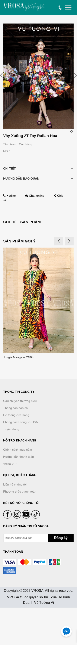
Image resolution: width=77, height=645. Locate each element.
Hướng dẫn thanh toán (18, 456)
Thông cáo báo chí (16, 408)
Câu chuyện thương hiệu (20, 401)
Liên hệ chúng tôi (14, 484)
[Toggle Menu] (68, 7)
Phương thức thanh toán (19, 491)
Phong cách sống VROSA (20, 422)
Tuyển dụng (11, 429)
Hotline (11, 195)
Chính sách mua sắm (17, 449)
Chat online (36, 195)
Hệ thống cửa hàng (16, 415)
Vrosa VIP (9, 463)
